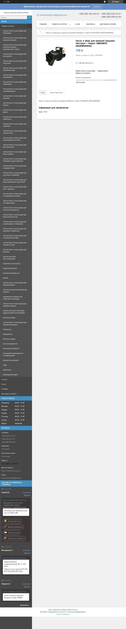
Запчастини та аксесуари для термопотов (14, 132)
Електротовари (9, 317)
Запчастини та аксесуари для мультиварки (14, 153)
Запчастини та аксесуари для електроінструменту (14, 209)
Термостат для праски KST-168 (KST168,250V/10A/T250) (15, 570)
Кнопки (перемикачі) (11, 273)
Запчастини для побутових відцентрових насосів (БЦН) (14, 311)
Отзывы (4, 389)
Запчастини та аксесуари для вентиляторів (14, 146)
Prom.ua (75, 610)
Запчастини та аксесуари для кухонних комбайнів (14, 174)
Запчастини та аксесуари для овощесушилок (14, 284)
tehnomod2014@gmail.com (11, 478)
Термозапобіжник (10, 268)
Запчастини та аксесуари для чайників (14, 125)
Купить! (97, 7)
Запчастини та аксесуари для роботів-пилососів (14, 216)
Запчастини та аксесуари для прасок (14, 104)
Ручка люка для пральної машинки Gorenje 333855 (13, 597)
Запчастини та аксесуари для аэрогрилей (14, 76)
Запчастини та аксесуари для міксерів (14, 97)
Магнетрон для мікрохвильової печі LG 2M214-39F (15, 512)
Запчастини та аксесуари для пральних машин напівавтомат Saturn (14, 47)
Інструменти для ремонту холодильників (13, 354)
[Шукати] (29, 17)
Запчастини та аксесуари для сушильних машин (14, 323)
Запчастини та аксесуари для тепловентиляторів (14, 236)
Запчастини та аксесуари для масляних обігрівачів (14, 229)
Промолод (7, 329)
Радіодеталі (7, 334)
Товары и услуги (7, 26)
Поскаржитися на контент (57, 612)
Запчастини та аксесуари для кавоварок (14, 83)
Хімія (5, 365)
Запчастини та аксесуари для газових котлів (14, 243)
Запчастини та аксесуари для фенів (14, 111)
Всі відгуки (24, 605)
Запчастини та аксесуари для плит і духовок (14, 188)
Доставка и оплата (8, 394)
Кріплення (7, 370)
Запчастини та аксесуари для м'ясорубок (14, 55)
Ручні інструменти (10, 344)
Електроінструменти (11, 348)
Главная (43, 24)
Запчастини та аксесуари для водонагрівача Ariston (14, 139)
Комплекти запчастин (11, 263)
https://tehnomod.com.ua (10, 471)
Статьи (4, 379)
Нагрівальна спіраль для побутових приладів (12, 298)
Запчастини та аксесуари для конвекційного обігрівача (14, 222)
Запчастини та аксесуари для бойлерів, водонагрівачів (14, 160)
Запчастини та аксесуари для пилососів (14, 62)
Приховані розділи (10, 374)
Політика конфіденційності (76, 612)
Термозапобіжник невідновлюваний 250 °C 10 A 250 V (15, 564)
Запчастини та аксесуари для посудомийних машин (14, 195)
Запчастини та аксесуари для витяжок (14, 250)
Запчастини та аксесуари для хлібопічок (14, 118)
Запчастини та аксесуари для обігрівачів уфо (14, 69)
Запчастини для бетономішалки (9, 257)
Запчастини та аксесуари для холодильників (14, 202)
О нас (3, 384)
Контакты (90, 24)
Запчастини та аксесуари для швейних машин (14, 304)
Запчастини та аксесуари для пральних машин (14, 39)
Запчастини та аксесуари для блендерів (14, 32)
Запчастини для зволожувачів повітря (15, 291)
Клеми (5, 278)
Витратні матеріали (11, 360)
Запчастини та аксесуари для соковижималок (14, 90)
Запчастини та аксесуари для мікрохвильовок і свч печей (14, 181)
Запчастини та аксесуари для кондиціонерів (14, 167)
